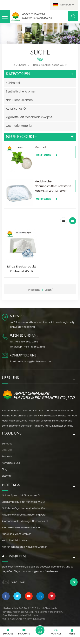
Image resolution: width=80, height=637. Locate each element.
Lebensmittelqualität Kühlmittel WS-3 (23, 502)
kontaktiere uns (11, 463)
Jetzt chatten (40, 630)
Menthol (40, 147)
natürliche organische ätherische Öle (23, 508)
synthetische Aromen (21, 91)
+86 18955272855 (34, 347)
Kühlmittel (13, 83)
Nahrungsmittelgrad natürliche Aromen (24, 547)
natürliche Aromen (19, 100)
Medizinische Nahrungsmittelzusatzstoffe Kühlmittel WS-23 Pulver (53, 186)
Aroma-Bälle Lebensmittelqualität (21, 528)
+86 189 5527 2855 (26, 342)
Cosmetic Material (19, 125)
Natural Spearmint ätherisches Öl (21, 495)
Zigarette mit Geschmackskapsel (29, 117)
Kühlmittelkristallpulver (15, 540)
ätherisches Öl (16, 108)
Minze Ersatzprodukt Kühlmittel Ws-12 (21, 269)
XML (4, 619)
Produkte (7, 456)
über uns (7, 450)
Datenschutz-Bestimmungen (27, 619)
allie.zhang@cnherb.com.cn (34, 361)
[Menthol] (19, 158)
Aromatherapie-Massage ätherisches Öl (25, 521)
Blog (4, 469)
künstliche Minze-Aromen (16, 534)
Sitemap (6, 476)
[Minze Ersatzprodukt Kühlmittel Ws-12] (21, 244)
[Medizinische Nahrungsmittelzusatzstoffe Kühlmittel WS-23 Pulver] (19, 192)
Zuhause (21, 65)
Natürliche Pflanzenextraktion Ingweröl (24, 515)
